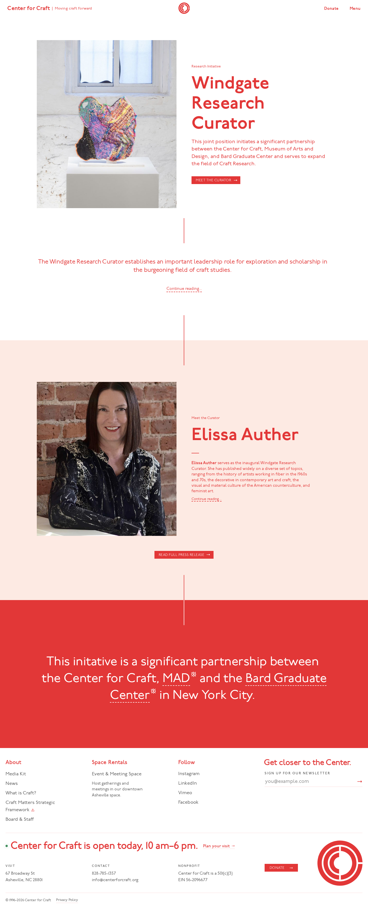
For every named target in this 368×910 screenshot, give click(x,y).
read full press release (182, 555)
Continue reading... (207, 499)
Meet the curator (213, 180)
